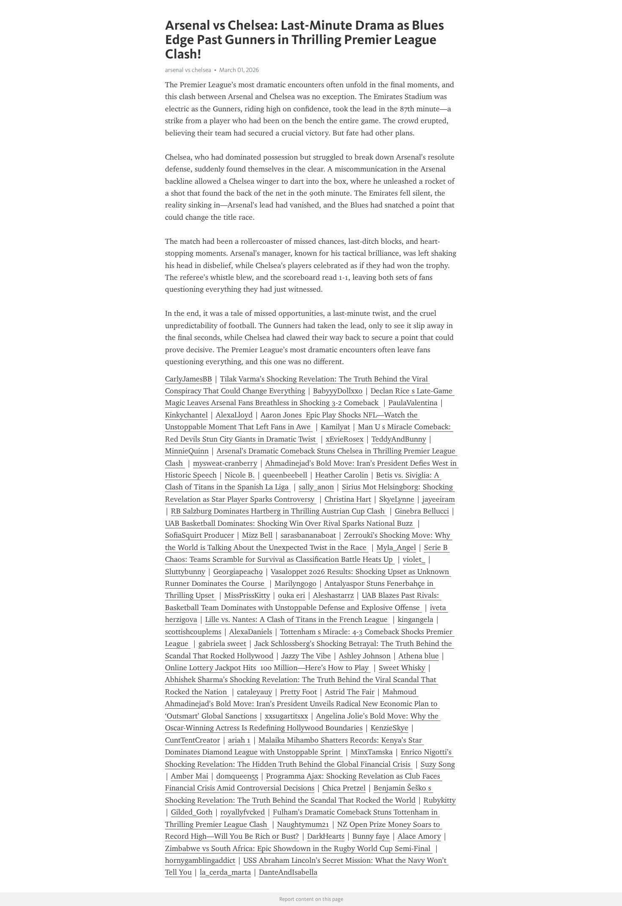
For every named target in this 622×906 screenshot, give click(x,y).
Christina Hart (348, 499)
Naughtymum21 (303, 824)
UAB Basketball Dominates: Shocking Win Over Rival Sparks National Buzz (290, 523)
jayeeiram (438, 499)
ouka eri (291, 595)
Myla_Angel (396, 547)
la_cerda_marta (225, 872)
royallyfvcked (242, 812)
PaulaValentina (413, 402)
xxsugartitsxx (286, 716)
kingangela (415, 619)
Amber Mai (189, 776)
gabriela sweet (222, 643)
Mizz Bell (257, 535)
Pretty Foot (298, 691)
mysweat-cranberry (225, 463)
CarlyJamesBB (188, 379)
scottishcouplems (193, 631)
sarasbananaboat (308, 535)
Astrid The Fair (349, 691)
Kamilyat (335, 426)
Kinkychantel (186, 415)
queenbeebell (285, 475)
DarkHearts (325, 836)
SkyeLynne (396, 499)
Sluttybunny (185, 571)
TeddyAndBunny (399, 439)
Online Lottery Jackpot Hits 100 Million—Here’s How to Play (268, 667)
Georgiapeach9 (238, 571)
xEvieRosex (344, 439)
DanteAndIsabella (288, 872)
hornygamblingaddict (200, 860)
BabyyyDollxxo (338, 390)
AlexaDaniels (250, 631)
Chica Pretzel (344, 788)
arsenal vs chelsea (188, 70)
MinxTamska (372, 752)
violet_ (414, 559)
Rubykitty (440, 800)
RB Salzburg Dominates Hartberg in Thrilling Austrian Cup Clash (279, 511)
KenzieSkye (389, 727)
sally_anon (316, 487)
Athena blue (419, 655)
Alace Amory (419, 836)
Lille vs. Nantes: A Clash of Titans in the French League (297, 619)
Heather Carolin (341, 475)
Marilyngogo (296, 583)
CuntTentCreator (192, 740)
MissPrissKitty (247, 595)
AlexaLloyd (234, 415)
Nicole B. (240, 475)
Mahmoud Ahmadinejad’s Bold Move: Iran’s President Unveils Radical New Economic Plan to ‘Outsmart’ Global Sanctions (302, 704)
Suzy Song (438, 764)
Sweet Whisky (402, 667)
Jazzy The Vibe (306, 655)
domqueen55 (237, 776)
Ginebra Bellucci (422, 511)
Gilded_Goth (191, 812)
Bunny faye (371, 836)
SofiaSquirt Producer (199, 535)
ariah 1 (239, 740)
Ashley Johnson (365, 655)
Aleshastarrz (333, 595)
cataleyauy (254, 691)
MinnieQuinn (187, 451)
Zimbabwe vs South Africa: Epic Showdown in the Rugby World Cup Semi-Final (298, 848)
